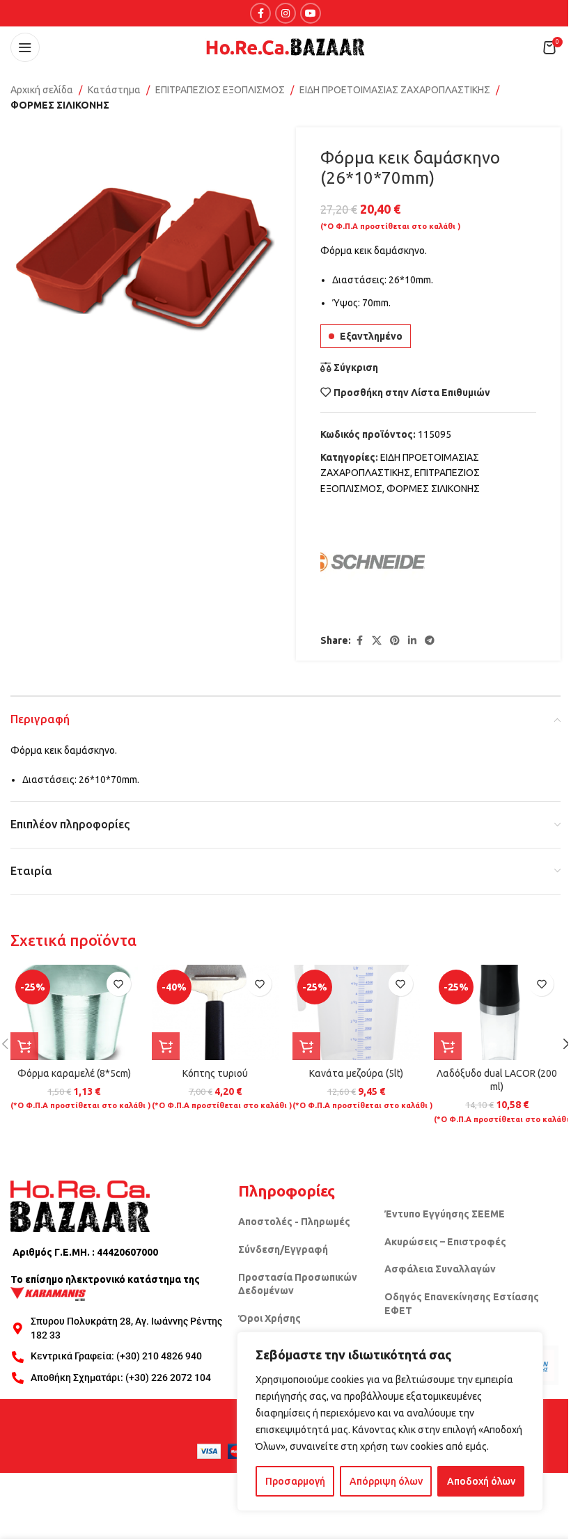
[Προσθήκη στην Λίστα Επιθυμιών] (119, 984)
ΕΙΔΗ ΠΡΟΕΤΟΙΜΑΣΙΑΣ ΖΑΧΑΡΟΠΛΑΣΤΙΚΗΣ (394, 89)
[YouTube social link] (310, 13)
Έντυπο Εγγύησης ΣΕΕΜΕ (444, 1214)
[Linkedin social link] (412, 640)
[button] (24, 1046)
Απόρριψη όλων (386, 1481)
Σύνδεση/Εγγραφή (283, 1249)
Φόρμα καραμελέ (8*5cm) (74, 1073)
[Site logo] (285, 46)
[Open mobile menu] (25, 47)
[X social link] (377, 640)
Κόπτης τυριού (215, 1073)
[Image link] (80, 1204)
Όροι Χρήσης (269, 1318)
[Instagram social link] (285, 13)
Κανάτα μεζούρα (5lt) (356, 1073)
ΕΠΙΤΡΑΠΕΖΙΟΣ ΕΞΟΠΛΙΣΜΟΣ (220, 89)
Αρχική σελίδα (41, 89)
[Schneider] (372, 565)
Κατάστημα (114, 89)
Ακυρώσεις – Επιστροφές (445, 1241)
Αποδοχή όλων (481, 1481)
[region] (390, 1421)
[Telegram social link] (430, 640)
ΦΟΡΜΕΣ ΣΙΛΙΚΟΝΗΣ (59, 105)
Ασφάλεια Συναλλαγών (440, 1268)
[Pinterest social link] (395, 640)
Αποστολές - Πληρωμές (294, 1221)
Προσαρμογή (295, 1481)
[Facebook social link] (260, 13)
